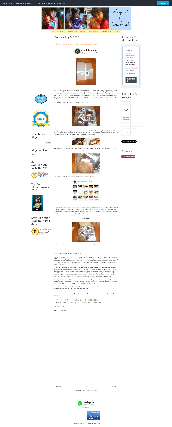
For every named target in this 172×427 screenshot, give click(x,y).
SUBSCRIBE (131, 80)
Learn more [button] (61, 3)
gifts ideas (71, 302)
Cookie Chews (62, 302)
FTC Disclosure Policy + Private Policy (76, 31)
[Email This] (89, 300)
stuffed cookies (96, 302)
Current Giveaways (106, 31)
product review (87, 302)
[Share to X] (93, 300)
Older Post (114, 386)
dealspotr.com (86, 407)
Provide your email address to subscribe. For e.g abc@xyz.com (130, 73)
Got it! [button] (163, 3)
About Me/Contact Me (57, 31)
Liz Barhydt (78, 302)
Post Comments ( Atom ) (90, 390)
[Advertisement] (86, 367)
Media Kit (117, 31)
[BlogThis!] (91, 300)
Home (86, 386)
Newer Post (58, 386)
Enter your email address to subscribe (130, 63)
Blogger (97, 423)
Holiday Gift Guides (93, 31)
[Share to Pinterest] (97, 300)
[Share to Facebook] (95, 300)
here (57, 245)
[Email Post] (85, 300)
